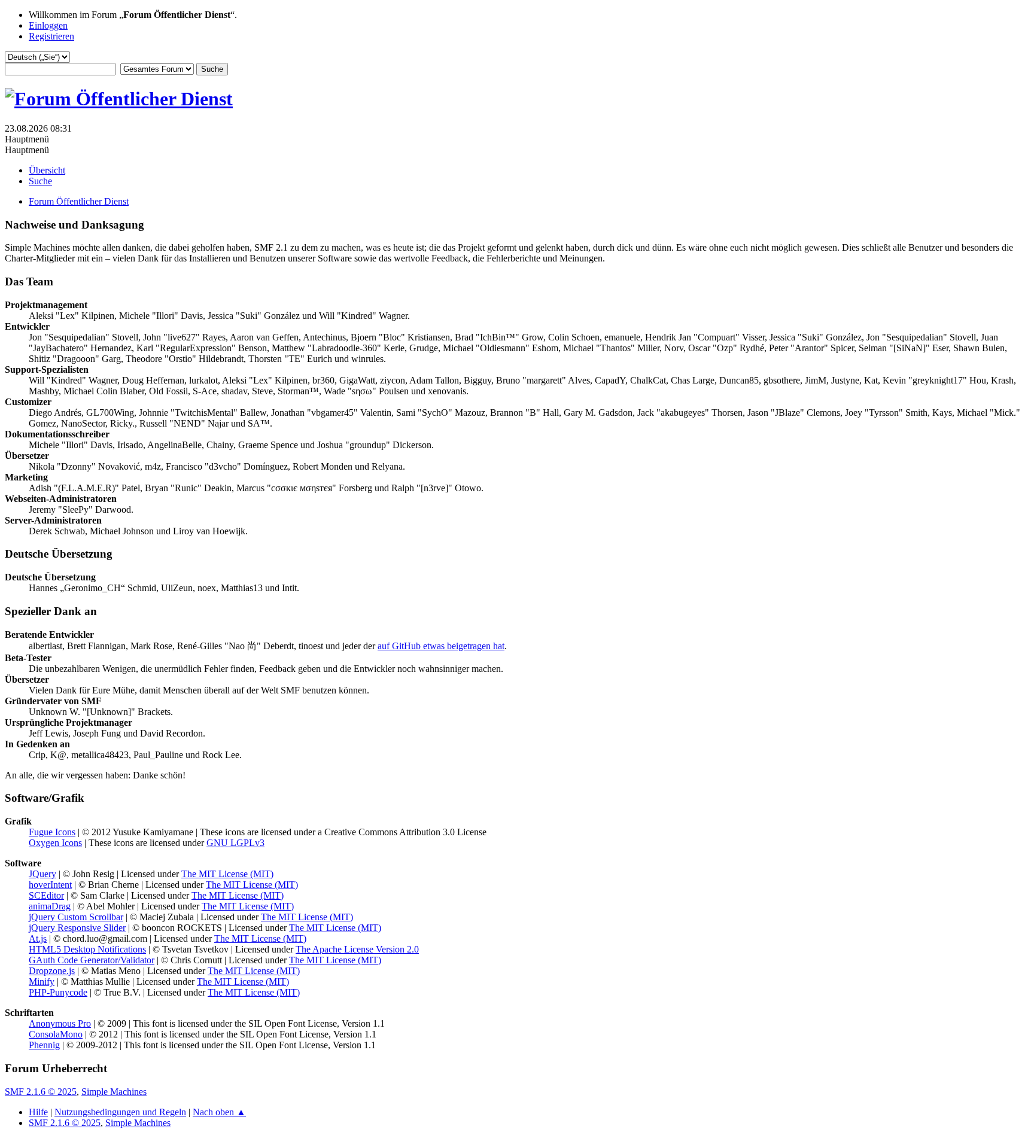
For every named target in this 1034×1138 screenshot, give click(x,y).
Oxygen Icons (55, 843)
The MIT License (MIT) (227, 874)
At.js (38, 938)
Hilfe (38, 1112)
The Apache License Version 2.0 (357, 949)
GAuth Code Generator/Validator (91, 960)
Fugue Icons (52, 832)
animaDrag (50, 906)
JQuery (42, 874)
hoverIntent (50, 885)
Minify (41, 981)
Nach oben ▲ (219, 1112)
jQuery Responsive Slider (77, 928)
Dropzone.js (52, 971)
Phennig (44, 1045)
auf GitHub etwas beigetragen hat (441, 646)
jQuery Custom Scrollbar (76, 917)
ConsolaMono (56, 1034)
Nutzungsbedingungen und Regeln (120, 1112)
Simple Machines (114, 1092)
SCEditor (46, 895)
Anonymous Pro (60, 1023)
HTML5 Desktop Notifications (87, 949)
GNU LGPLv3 (235, 843)
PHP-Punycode (58, 992)
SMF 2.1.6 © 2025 (41, 1092)
